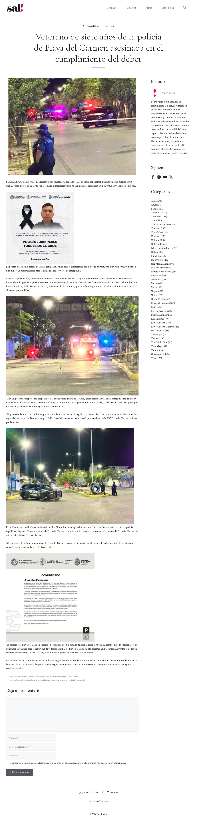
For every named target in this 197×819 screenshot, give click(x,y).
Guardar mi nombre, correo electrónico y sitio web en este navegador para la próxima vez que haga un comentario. (68, 763)
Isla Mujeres (157, 259)
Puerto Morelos (159, 315)
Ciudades (112, 8)
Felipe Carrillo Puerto (162, 248)
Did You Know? (159, 244)
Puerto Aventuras (160, 311)
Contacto (112, 792)
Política (131, 8)
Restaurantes (157, 319)
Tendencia (156, 338)
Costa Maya (157, 232)
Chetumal (156, 216)
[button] (185, 7)
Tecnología (156, 334)
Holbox (154, 252)
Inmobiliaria (157, 256)
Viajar (148, 8)
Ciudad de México (160, 224)
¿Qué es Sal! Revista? (91, 792)
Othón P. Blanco (159, 299)
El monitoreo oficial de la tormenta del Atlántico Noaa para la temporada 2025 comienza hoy (48, 679)
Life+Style (168, 8)
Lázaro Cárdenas (159, 267)
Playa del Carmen (93, 26)
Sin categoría (157, 330)
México (155, 283)
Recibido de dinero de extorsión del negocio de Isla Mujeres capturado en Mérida (44, 676)
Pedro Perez (168, 93)
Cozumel (155, 236)
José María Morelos (161, 263)
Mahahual (156, 279)
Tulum (154, 350)
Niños (154, 295)
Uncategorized (158, 354)
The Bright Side (159, 342)
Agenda (155, 201)
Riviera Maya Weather (162, 326)
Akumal (155, 204)
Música (155, 287)
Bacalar (154, 208)
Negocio (155, 291)
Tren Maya (156, 346)
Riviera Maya (158, 322)
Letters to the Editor (161, 271)
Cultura (155, 240)
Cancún (155, 212)
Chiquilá (155, 220)
